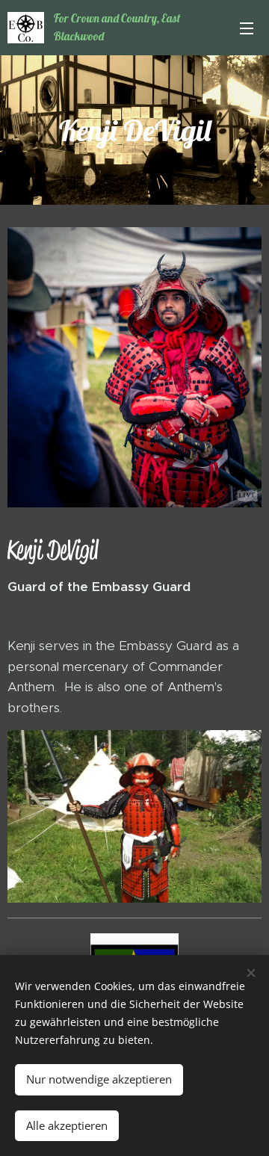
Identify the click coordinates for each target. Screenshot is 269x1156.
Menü (247, 28)
